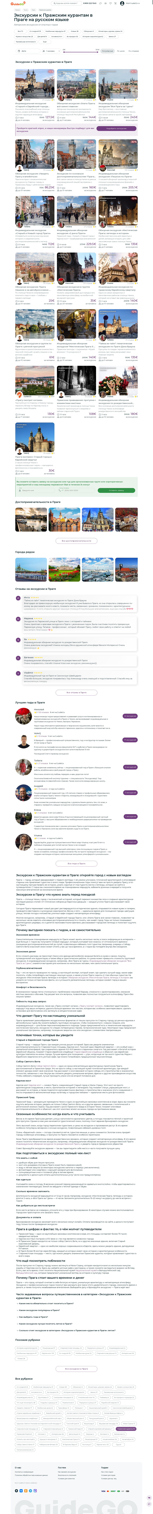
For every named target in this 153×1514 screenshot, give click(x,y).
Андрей (38, 786)
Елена (37, 810)
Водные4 (90, 1434)
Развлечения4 (68, 1403)
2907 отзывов (43, 397)
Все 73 (20, 31)
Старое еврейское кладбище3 (29, 1413)
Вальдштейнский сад (26, 1273)
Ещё (45, 42)
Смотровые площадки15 (63, 1397)
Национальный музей (86, 1270)
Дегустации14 (74, 1434)
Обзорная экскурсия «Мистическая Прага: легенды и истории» (99, 977)
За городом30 (72, 36)
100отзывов (43, 712)
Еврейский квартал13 (110, 1403)
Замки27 (112, 36)
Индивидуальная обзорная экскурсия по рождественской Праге (56, 642)
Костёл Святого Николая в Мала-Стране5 (83, 1413)
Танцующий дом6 (96, 1418)
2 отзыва (131, 100)
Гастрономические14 (25, 1450)
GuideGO (27, 396)
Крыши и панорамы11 (48, 1439)
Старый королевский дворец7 (100, 1429)
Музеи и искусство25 (24, 36)
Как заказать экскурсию (67, 1472)
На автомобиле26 (110, 1439)
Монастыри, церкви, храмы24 (110, 31)
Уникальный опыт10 (86, 1397)
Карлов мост (35, 1085)
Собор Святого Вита (46, 1066)
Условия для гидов (108, 1475)
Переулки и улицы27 (95, 1348)
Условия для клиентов (66, 1479)
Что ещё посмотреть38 (26, 1403)
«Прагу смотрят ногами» (91, 1006)
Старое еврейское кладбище (88, 1052)
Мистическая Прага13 (71, 1439)
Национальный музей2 (98, 1408)
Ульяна (110, 100)
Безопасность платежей (67, 1475)
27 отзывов (46, 100)
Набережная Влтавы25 (48, 1445)
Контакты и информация (24, 1472)
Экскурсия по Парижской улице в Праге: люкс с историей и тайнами (57, 621)
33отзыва (42, 736)
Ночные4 (41, 1434)
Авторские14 (119, 1434)
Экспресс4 (104, 1434)
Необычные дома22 (83, 1353)
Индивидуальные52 (117, 1348)
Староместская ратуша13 (106, 1353)
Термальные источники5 (26, 42)
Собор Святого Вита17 (25, 1445)
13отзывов (42, 789)
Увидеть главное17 (24, 1408)
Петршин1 (79, 1408)
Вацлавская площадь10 (108, 1424)
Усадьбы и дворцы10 (48, 1403)
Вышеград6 (89, 1424)
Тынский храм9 (72, 1424)
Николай (111, 170)
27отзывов (43, 763)
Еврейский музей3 (54, 1413)
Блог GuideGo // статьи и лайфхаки (26, 1483)
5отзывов (42, 813)
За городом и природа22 (124, 1397)
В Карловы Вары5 (70, 1445)
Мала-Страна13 (129, 1424)
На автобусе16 (127, 1439)
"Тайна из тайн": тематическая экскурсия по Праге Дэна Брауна (55, 600)
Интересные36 (128, 1353)
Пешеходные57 (48, 1348)
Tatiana (27, 100)
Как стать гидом (107, 1472)
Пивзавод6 (104, 1397)
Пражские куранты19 (126, 1429)
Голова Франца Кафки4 (113, 1413)
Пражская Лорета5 (24, 1434)
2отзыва (42, 838)
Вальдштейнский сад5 (52, 1418)
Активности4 (56, 36)
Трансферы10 (63, 1408)
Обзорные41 (89, 31)
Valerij (26, 170)
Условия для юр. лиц (108, 1479)
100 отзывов (129, 170)
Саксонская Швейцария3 (123, 1408)
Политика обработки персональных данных (31, 1475)
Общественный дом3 (75, 1418)
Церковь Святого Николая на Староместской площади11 (39, 1424)
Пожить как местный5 (26, 1439)
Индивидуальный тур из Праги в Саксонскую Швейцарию (52, 676)
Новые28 (74, 31)
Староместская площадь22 (71, 1348)
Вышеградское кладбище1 (27, 1418)
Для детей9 (42, 36)
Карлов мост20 (48, 1353)
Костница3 (86, 1445)
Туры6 (118, 1445)
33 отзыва (47, 170)
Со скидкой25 (35, 31)
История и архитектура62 (93, 36)
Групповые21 (43, 1397)
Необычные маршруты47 (55, 31)
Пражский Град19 (75, 1429)
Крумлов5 (113, 1418)
